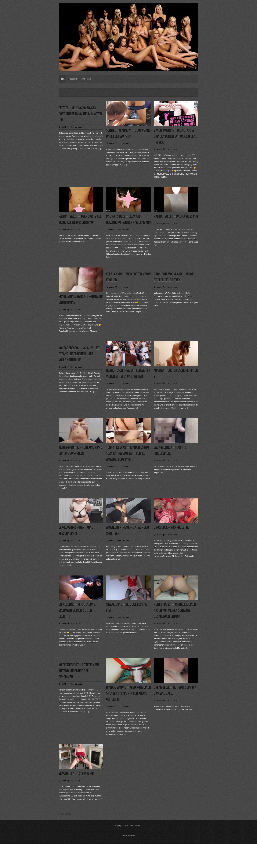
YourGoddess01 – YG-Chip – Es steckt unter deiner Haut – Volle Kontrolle (79, 354)
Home (62, 79)
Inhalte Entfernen (128, 835)
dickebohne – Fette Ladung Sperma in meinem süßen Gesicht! (77, 610)
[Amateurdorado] (128, 68)
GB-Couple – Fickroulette (171, 527)
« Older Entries (64, 813)
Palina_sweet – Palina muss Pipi (176, 216)
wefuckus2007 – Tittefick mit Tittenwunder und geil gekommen (79, 671)
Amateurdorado (134, 825)
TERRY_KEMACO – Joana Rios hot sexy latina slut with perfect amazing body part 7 (127, 453)
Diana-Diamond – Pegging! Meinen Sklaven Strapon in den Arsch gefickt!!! (128, 693)
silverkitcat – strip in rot (76, 773)
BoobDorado (73, 79)
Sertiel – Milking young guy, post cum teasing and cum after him (80, 114)
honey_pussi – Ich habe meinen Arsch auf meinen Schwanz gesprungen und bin (175, 610)
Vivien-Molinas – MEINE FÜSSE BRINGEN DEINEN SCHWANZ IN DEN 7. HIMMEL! (176, 136)
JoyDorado (86, 79)
